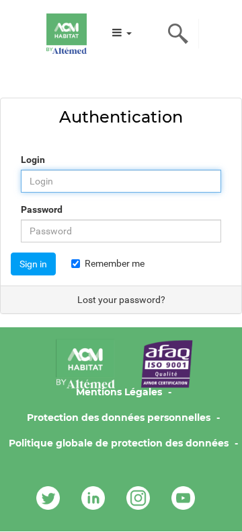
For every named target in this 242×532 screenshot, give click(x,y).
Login (33, 159)
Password (42, 209)
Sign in (33, 264)
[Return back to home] (66, 33)
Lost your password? (121, 299)
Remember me (115, 263)
